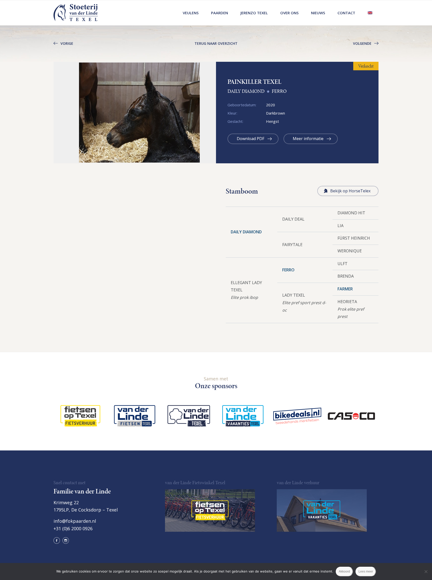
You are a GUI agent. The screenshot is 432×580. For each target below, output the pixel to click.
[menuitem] (190, 12)
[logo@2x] (76, 12)
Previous (46, 113)
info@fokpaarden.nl (75, 521)
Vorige (66, 43)
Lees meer (365, 571)
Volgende (362, 43)
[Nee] (425, 571)
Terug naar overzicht (216, 43)
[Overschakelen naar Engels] (370, 12)
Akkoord (344, 571)
